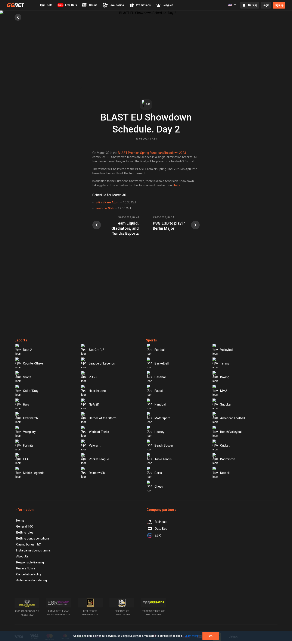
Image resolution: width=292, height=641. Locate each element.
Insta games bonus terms (33, 550)
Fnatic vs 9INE (105, 208)
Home (20, 520)
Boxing (224, 377)
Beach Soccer (164, 445)
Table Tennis (163, 459)
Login (266, 5)
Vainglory (29, 432)
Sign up (278, 5)
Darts (158, 473)
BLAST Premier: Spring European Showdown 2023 (152, 152)
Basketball (162, 363)
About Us (22, 556)
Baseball (160, 377)
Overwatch (30, 418)
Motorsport (162, 418)
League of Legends (102, 363)
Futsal (159, 391)
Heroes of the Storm (103, 418)
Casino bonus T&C (28, 544)
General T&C (24, 526)
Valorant (94, 445)
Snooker (226, 404)
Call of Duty (30, 391)
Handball (160, 404)
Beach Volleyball (231, 432)
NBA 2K (94, 404)
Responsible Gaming (30, 562)
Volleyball (226, 349)
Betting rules (24, 532)
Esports (21, 340)
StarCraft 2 (96, 349)
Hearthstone (97, 391)
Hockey (159, 432)
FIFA (26, 459)
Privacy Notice (25, 568)
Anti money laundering (31, 580)
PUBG (93, 377)
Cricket (225, 445)
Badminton (227, 459)
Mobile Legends (33, 473)
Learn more (191, 635)
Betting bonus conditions (33, 538)
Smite (27, 377)
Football (160, 349)
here (177, 185)
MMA (223, 391)
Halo (26, 404)
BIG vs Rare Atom (107, 202)
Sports (151, 340)
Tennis (224, 363)
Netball (225, 473)
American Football (232, 418)
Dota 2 (27, 349)
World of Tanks (99, 432)
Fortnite (28, 445)
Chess (159, 486)
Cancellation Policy (28, 574)
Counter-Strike (33, 363)
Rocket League (99, 459)
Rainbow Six (97, 473)
